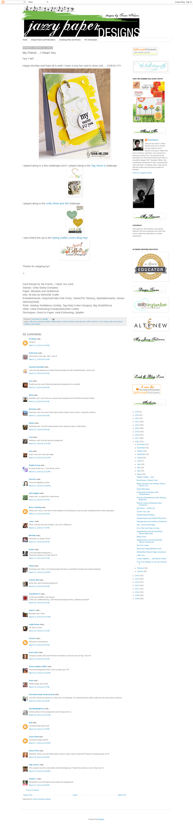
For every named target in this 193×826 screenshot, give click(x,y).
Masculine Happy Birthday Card (149, 549)
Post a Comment (32, 790)
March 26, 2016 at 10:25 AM (39, 715)
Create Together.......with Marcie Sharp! (151, 559)
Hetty (31, 681)
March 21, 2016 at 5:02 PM (39, 500)
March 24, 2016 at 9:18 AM (39, 659)
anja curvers (34, 765)
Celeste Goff (34, 580)
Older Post (122, 795)
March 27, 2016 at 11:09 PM (39, 743)
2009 (137, 595)
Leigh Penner (34, 624)
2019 (137, 432)
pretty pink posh (80, 321)
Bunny (31, 423)
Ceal (31, 437)
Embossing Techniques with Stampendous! (147, 493)
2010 (137, 592)
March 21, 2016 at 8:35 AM (39, 387)
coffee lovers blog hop (36, 321)
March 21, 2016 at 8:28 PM (39, 542)
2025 (137, 412)
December (141, 444)
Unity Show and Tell (57, 203)
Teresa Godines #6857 (38, 667)
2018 (137, 435)
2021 (137, 425)
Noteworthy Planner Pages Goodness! (151, 552)
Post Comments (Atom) (42, 799)
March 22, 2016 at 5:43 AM (39, 586)
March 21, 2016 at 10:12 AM (39, 444)
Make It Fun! (141, 537)
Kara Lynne (33, 652)
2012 (137, 585)
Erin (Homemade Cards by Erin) (42, 695)
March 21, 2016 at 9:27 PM (39, 558)
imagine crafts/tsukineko (53, 321)
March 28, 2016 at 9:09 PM (39, 757)
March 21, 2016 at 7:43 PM (39, 528)
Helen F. (32, 610)
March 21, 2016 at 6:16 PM (39, 514)
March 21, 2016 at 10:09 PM (39, 572)
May (139, 468)
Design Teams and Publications (43, 40)
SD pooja (32, 339)
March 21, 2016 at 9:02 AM (39, 416)
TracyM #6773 (34, 594)
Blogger (101, 819)
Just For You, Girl (143, 512)
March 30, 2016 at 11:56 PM (39, 771)
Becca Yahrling (35, 507)
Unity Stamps (35, 324)
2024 (137, 415)
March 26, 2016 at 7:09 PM (39, 729)
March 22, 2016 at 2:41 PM (39, 631)
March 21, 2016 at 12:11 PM (39, 472)
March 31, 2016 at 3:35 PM (39, 785)
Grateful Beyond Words (146, 515)
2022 (137, 422)
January (140, 571)
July (139, 461)
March (139, 474)
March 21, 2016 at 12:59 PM (39, 486)
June (139, 464)
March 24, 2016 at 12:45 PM (39, 673)
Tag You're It (98, 165)
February (140, 568)
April (139, 471)
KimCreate (33, 353)
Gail (30, 723)
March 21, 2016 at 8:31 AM (39, 359)
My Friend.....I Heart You (146, 508)
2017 (137, 438)
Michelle (32, 535)
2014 (137, 579)
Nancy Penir (34, 751)
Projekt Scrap (34, 465)
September (141, 454)
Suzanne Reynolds (36, 367)
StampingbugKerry (36, 709)
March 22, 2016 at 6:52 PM (39, 645)
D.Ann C (32, 638)
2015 (137, 576)
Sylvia (31, 566)
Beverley (32, 409)
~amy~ (31, 521)
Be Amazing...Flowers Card (147, 480)
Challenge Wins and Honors (70, 40)
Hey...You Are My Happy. (146, 525)
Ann (30, 451)
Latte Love (141, 555)
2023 (137, 418)
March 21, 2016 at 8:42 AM (39, 401)
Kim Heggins (34, 493)
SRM (88, 321)
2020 (137, 428)
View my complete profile (142, 173)
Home (25, 40)
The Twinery (104, 321)
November (141, 448)
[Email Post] (53, 319)
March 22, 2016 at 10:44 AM (39, 617)
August (140, 458)
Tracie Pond (33, 737)
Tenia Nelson (153, 140)
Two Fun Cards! (143, 545)
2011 (137, 589)
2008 (137, 599)
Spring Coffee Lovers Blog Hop (69, 237)
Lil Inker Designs (68, 321)
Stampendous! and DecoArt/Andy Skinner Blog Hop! (149, 532)
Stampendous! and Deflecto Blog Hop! (151, 518)
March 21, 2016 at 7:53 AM (39, 345)
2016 (137, 442)
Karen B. (32, 479)
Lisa (30, 381)
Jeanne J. (33, 779)
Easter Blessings (143, 489)
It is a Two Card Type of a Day (148, 528)
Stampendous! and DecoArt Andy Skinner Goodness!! (149, 541)
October (140, 451)
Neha (31, 395)
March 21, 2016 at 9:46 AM (39, 430)
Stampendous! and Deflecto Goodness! (152, 522)
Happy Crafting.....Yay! (145, 477)
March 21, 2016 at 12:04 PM (39, 458)
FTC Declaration (90, 40)
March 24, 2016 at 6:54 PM (39, 701)
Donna (31, 549)
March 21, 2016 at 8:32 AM (39, 373)
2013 (137, 582)
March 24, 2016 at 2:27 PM (39, 687)
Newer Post (27, 795)
